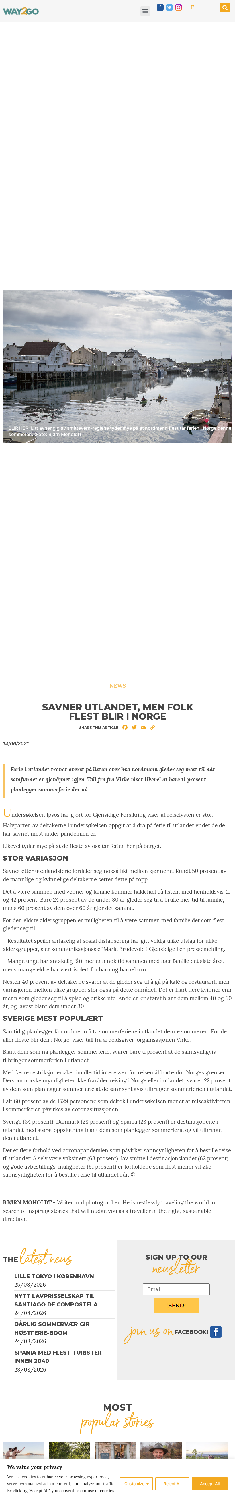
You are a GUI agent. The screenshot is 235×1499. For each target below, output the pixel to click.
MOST (117, 1407)
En (194, 7)
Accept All (210, 1483)
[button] (145, 11)
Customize (134, 1483)
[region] (117, 1479)
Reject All (172, 1483)
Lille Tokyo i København (54, 1276)
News (117, 685)
